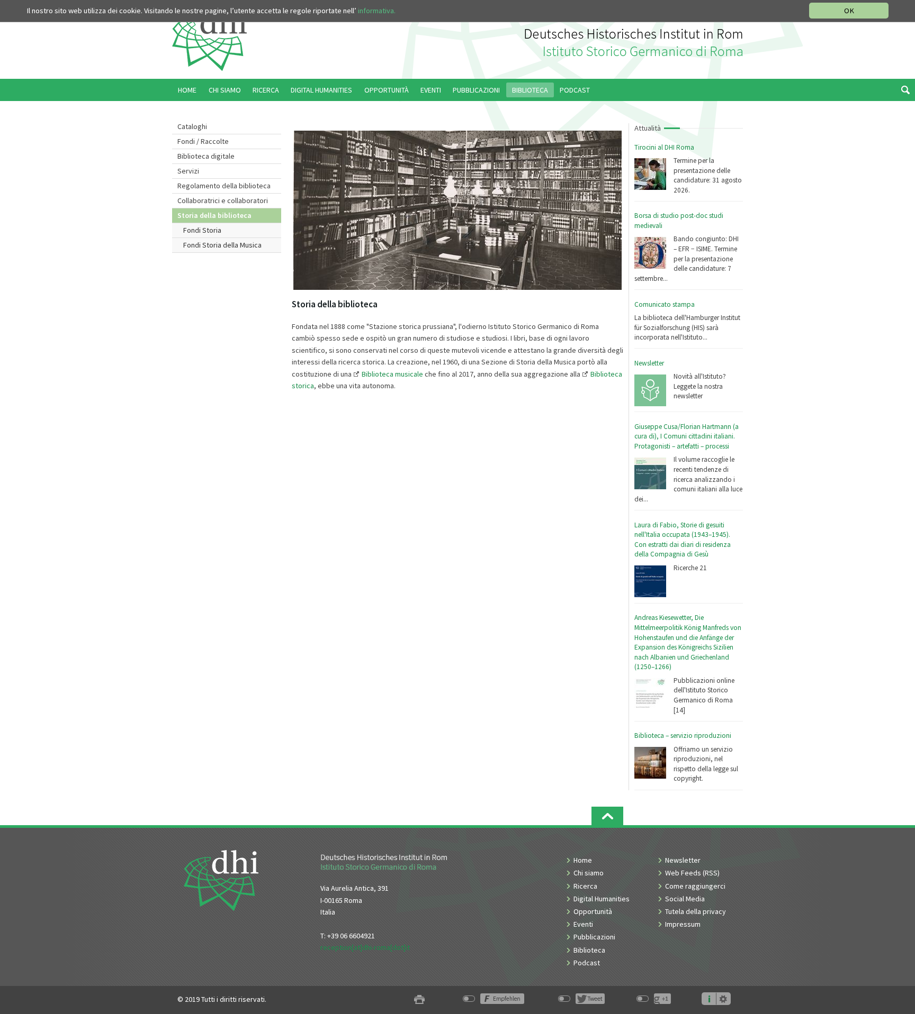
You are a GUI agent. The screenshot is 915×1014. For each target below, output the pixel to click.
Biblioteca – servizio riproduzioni (682, 735)
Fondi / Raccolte (203, 141)
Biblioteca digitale (206, 156)
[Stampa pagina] (419, 999)
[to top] (607, 816)
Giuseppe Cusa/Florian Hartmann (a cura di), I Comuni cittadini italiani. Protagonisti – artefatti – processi (686, 436)
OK (849, 10)
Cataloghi (192, 126)
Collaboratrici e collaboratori (222, 200)
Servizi (188, 171)
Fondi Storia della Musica (222, 245)
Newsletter (649, 363)
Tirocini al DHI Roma (664, 147)
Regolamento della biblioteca (224, 185)
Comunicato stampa (664, 304)
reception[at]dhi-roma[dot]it (365, 947)
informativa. (377, 10)
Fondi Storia (202, 230)
